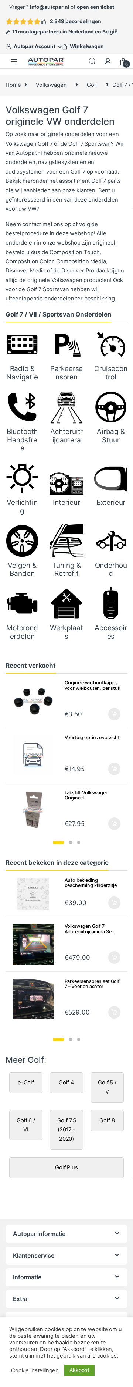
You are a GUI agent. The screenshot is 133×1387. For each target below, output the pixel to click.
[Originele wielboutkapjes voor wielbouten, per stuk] (36, 700)
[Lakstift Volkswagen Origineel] (36, 810)
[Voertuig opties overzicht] (36, 755)
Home (13, 85)
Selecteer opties (109, 714)
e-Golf (26, 1082)
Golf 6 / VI (26, 1125)
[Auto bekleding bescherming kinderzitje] (36, 894)
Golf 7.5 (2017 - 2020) (66, 1129)
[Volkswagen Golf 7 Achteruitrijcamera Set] (36, 944)
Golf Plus (66, 1167)
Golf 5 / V (107, 1087)
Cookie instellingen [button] (35, 1370)
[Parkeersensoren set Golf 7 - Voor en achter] (36, 999)
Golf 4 (66, 1082)
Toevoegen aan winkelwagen (105, 902)
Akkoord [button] (79, 1370)
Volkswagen (51, 85)
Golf (92, 85)
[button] (58, 842)
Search (92, 61)
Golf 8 (107, 1120)
